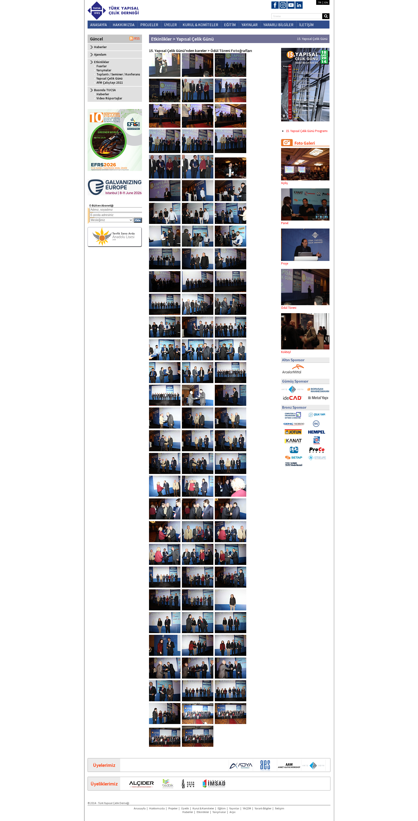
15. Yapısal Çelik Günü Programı (307, 131)
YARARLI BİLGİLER (278, 24)
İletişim (279, 808)
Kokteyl (286, 352)
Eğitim (222, 808)
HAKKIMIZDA (123, 24)
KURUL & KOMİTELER (200, 24)
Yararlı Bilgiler (263, 808)
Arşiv (233, 812)
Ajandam (100, 54)
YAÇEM (247, 808)
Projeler (173, 808)
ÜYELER (170, 24)
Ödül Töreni (288, 308)
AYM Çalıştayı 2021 (110, 83)
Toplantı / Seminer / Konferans (118, 74)
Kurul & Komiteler (203, 808)
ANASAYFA (98, 24)
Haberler (100, 47)
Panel (284, 223)
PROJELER (149, 24)
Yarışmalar (104, 70)
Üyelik (185, 808)
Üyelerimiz (104, 765)
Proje (284, 263)
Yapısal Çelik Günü (109, 78)
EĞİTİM (230, 24)
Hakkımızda (157, 808)
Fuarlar (102, 66)
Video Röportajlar (109, 98)
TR (319, 2)
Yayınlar (234, 808)
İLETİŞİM (306, 24)
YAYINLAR (250, 24)
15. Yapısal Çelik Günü (312, 39)
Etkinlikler (203, 812)
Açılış (284, 183)
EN (326, 2)
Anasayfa (140, 808)
